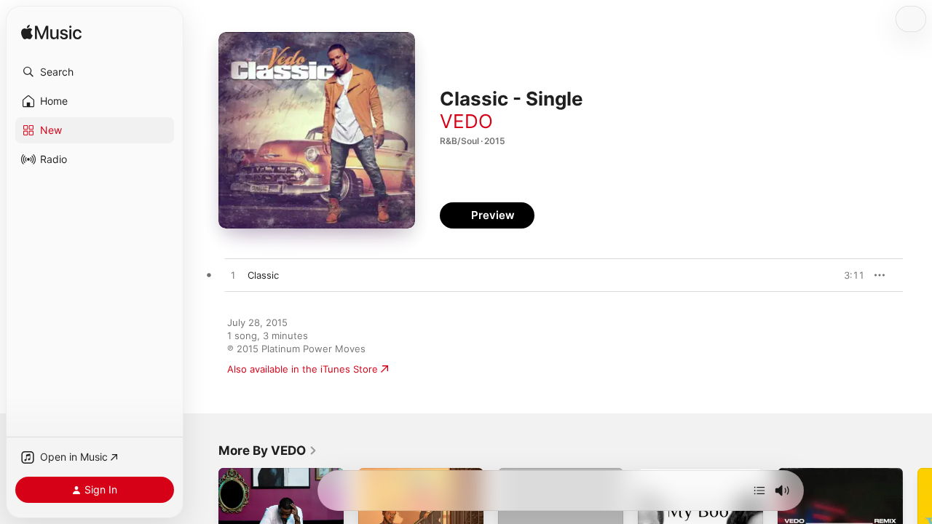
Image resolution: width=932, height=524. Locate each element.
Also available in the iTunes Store (302, 369)
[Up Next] (759, 490)
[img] (51, 33)
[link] (267, 450)
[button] (94, 72)
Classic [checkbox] (263, 275)
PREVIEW (848, 275)
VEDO (466, 121)
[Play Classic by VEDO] (233, 275)
